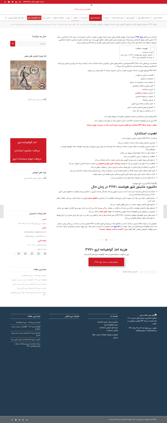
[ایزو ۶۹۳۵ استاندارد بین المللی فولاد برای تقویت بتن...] (165, 211)
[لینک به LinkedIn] (16, 2)
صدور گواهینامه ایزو (111, 324)
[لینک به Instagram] (20, 2)
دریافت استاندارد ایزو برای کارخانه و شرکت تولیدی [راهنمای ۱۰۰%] (28, 294)
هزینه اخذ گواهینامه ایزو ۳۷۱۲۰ (142, 57)
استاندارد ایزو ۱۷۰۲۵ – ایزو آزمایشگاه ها (34, 276)
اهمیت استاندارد (147, 52)
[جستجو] (4, 18)
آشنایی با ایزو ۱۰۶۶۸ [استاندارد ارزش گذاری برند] (31, 288)
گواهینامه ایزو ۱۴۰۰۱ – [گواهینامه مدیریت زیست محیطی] (29, 280)
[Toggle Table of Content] (151, 49)
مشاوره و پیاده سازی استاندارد (107, 322)
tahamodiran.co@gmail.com (35, 232)
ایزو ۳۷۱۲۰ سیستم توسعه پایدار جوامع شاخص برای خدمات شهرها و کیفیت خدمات (123, 24)
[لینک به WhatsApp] (5, 2)
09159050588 (29, 236)
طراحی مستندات (112, 330)
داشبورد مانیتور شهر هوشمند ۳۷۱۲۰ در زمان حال (136, 55)
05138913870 (40, 236)
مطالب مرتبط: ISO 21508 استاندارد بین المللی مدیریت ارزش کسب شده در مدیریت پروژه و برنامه (122, 125)
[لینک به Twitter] (12, 2)
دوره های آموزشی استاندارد (108, 327)
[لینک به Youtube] (9, 2)
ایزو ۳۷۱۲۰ (139, 37)
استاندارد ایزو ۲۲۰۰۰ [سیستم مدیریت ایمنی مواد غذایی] (29, 284)
